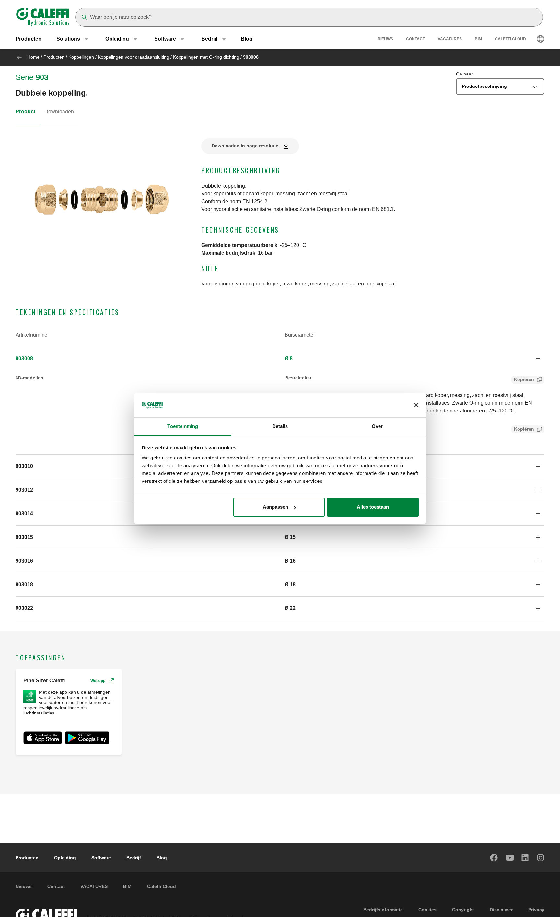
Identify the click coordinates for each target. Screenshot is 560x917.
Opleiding (65, 857)
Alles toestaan (373, 507)
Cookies (427, 909)
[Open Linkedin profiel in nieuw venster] (525, 858)
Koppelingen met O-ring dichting (206, 57)
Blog (246, 38)
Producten (28, 38)
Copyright (463, 909)
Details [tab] (280, 426)
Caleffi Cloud (510, 39)
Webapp (97, 681)
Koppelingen (81, 57)
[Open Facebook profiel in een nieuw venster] (494, 858)
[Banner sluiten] (416, 405)
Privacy (536, 909)
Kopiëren (524, 379)
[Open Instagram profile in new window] (541, 858)
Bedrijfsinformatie (383, 909)
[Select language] (540, 39)
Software (101, 857)
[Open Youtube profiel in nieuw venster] (510, 858)
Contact (415, 39)
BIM (478, 39)
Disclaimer (501, 909)
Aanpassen (275, 507)
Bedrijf (133, 857)
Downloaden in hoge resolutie (245, 145)
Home (33, 57)
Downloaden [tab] (59, 111)
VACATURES (450, 39)
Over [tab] (377, 426)
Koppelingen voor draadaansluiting (133, 57)
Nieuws (385, 39)
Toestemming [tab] (182, 426)
